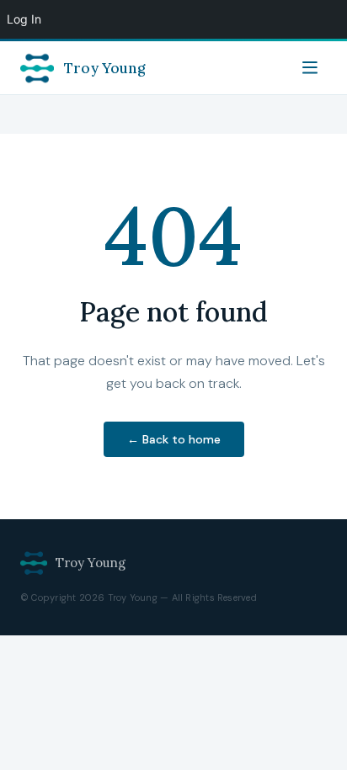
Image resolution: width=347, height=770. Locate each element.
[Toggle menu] (310, 68)
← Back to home (174, 439)
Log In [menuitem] (24, 19)
